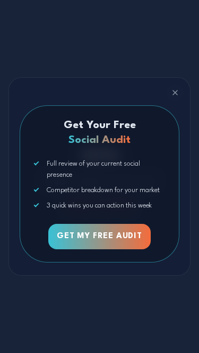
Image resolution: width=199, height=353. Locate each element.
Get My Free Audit (99, 236)
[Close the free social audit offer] (175, 92)
